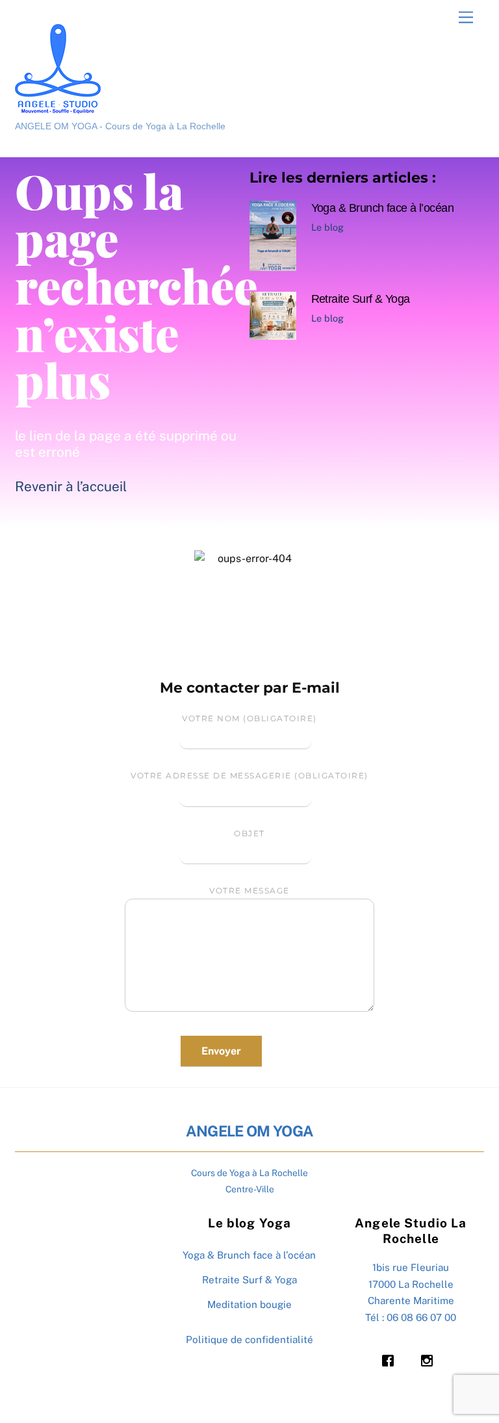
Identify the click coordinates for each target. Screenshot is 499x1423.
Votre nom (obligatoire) (249, 718)
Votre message (249, 890)
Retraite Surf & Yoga (360, 298)
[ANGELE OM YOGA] (58, 108)
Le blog (327, 227)
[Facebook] (391, 1360)
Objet (249, 833)
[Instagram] (430, 1360)
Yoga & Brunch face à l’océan (382, 207)
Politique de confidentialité (249, 1339)
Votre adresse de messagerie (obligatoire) (249, 775)
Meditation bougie (249, 1304)
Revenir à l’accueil (71, 486)
